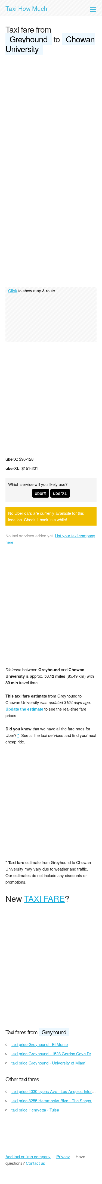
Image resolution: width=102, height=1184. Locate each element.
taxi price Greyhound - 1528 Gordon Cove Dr (51, 1053)
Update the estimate (24, 709)
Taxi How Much (26, 8)
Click (12, 290)
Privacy (63, 1156)
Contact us (35, 1163)
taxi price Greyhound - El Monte (39, 1044)
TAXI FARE (44, 898)
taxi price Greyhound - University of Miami (48, 1063)
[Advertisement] (51, 113)
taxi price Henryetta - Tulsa (35, 1110)
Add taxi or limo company (28, 1156)
